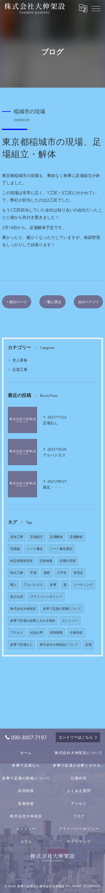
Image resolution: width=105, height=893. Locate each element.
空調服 (15, 549)
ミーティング (83, 585)
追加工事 (16, 537)
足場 (88, 644)
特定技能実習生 (21, 561)
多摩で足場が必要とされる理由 (32, 621)
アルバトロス (33, 585)
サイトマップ (79, 841)
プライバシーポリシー (46, 597)
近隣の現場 (68, 561)
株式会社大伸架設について (59, 644)
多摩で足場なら (21, 644)
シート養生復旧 (61, 549)
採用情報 (56, 632)
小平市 (61, 573)
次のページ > (88, 301)
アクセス (16, 632)
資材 (46, 573)
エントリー (70, 621)
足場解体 (56, 537)
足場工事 (19, 369)
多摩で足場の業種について (62, 609)
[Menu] (96, 8)
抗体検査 (46, 561)
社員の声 (36, 632)
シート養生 (35, 549)
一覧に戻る (52, 301)
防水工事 (16, 573)
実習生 (78, 573)
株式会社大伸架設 (23, 609)
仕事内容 (76, 632)
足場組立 (36, 537)
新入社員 (16, 597)
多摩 (53, 585)
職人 (13, 585)
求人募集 (19, 360)
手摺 (33, 573)
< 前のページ (16, 301)
